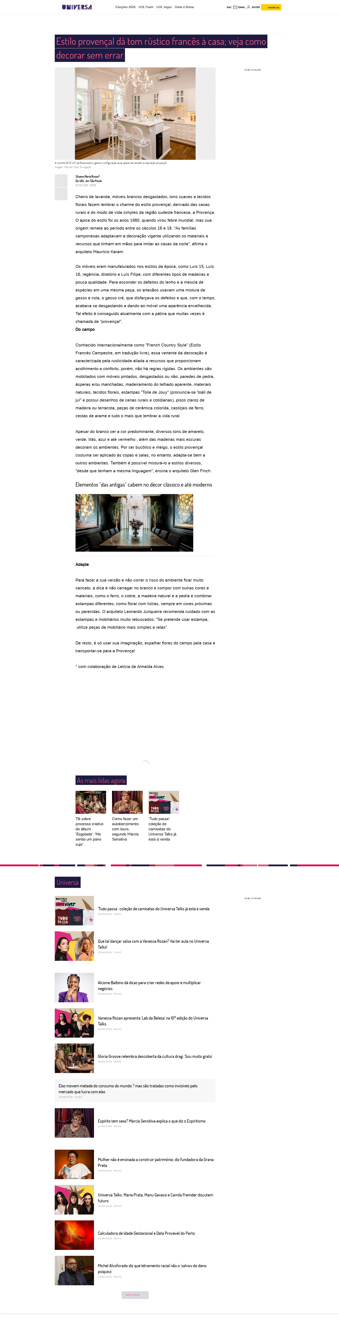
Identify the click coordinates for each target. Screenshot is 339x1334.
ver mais (132, 1294)
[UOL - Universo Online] (95, 7)
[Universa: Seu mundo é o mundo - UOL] (77, 7)
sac (229, 7)
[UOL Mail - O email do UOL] (239, 7)
